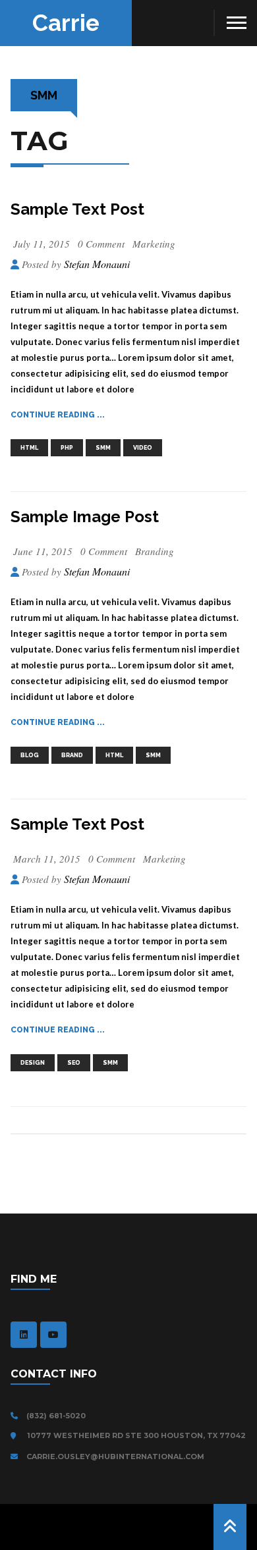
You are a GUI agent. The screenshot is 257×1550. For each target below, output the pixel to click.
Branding (154, 551)
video (142, 447)
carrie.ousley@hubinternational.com (114, 1456)
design (32, 1062)
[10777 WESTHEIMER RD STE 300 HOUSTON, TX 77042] (16, 1436)
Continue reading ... (58, 414)
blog (29, 755)
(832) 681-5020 (55, 1415)
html (29, 447)
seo (73, 1062)
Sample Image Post (85, 516)
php (67, 447)
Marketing (153, 243)
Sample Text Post (77, 209)
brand (72, 755)
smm (103, 447)
